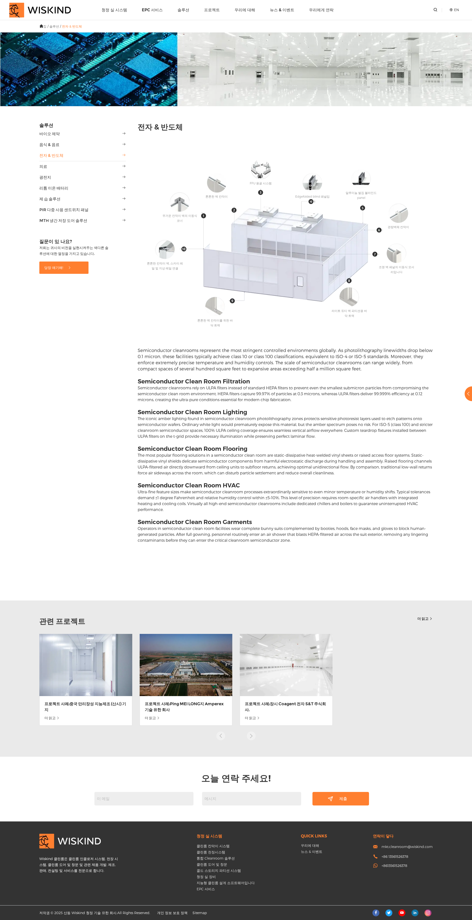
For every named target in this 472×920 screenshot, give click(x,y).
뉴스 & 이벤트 (282, 10)
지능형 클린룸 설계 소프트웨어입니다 (226, 883)
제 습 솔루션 (49, 199)
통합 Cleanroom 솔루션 (216, 858)
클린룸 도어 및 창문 (212, 864)
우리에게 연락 (321, 10)
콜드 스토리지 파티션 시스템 (219, 870)
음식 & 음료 (49, 144)
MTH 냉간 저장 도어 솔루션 (63, 220)
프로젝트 (212, 10)
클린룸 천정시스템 (211, 852)
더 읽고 (423, 618)
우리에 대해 (245, 10)
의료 (43, 166)
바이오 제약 (49, 133)
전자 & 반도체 (72, 26)
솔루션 (183, 10)
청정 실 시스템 (114, 10)
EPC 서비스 (152, 10)
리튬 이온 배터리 (53, 188)
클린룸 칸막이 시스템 (213, 846)
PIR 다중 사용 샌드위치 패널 (63, 209)
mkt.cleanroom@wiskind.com (407, 847)
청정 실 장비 (206, 877)
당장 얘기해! (54, 267)
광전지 (45, 177)
